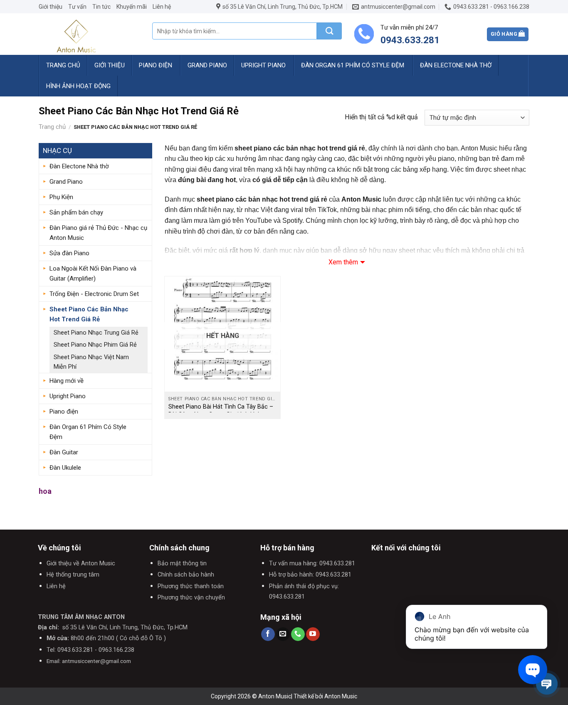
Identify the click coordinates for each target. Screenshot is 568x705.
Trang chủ (63, 65)
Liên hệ (162, 6)
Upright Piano (263, 65)
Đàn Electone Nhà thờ (455, 65)
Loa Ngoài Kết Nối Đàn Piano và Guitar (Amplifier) (92, 273)
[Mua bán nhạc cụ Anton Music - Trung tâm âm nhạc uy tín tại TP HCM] (89, 34)
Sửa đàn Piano (69, 253)
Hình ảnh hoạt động (78, 86)
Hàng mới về (66, 381)
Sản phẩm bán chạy (76, 212)
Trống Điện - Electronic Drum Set (94, 294)
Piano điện (155, 65)
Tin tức (101, 6)
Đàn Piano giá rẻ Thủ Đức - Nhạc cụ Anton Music (98, 233)
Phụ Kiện (61, 197)
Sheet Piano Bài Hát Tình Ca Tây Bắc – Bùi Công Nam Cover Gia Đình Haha (220, 410)
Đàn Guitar (63, 452)
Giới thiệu (50, 6)
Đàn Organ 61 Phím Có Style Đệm (352, 65)
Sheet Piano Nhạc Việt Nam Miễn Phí (91, 362)
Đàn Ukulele (65, 467)
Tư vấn (77, 6)
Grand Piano (207, 65)
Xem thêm (343, 262)
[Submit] (329, 30)
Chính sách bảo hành (186, 574)
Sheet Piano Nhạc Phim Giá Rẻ (95, 344)
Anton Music (340, 696)
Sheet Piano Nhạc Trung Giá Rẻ (96, 332)
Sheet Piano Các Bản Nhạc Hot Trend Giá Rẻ (88, 314)
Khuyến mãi (131, 6)
